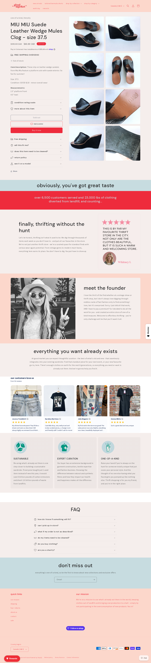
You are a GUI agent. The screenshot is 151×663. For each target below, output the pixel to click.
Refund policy (48, 657)
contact (13, 616)
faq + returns (15, 608)
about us (14, 612)
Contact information (73, 657)
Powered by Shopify (36, 657)
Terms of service (59, 657)
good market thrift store (22, 657)
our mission (15, 600)
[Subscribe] (94, 579)
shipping (14, 604)
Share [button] (15, 171)
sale (12, 620)
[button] (73, 3)
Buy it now (36, 130)
